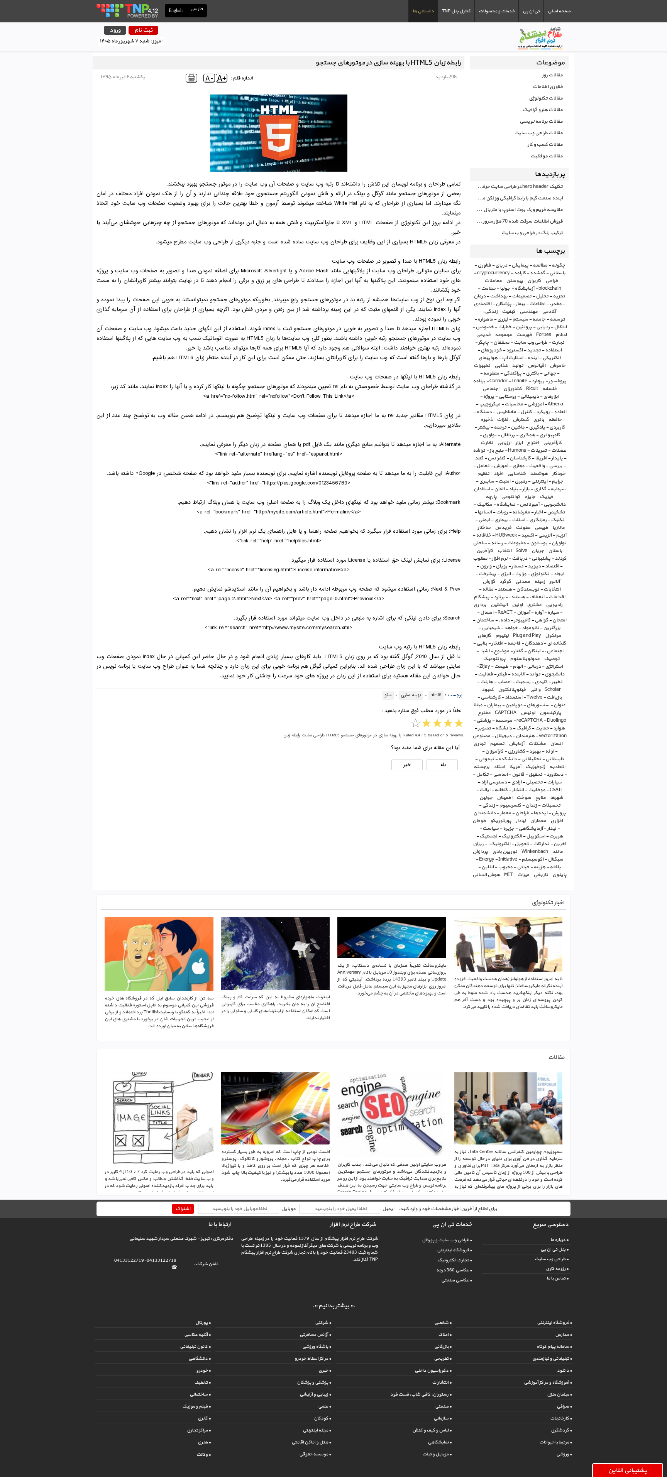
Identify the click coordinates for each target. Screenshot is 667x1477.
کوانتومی (510, 497)
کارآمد (520, 273)
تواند (534, 674)
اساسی (500, 774)
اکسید (527, 535)
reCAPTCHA (529, 720)
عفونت (523, 528)
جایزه (530, 497)
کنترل (526, 412)
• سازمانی (442, 1418)
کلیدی (541, 682)
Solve (521, 551)
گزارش (488, 582)
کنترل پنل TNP (456, 11)
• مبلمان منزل (559, 1394)
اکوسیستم (532, 859)
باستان (555, 551)
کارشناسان (520, 458)
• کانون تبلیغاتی (195, 1346)
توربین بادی (504, 852)
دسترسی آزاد (494, 782)
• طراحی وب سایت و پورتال (447, 1240)
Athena (555, 404)
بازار (526, 489)
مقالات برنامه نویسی (541, 121)
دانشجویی (554, 504)
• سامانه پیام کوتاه (554, 1346)
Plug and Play (527, 636)
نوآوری (489, 435)
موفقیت (536, 790)
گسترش (521, 420)
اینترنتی (539, 481)
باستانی (557, 273)
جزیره (508, 828)
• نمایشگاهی (440, 1442)
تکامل (482, 774)
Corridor (498, 381)
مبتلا (477, 705)
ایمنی (484, 520)
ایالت (484, 790)
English (176, 10)
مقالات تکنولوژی (546, 98)
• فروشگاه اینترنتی (454, 1250)
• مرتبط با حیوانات (555, 1442)
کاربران (534, 281)
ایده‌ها (540, 813)
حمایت (542, 728)
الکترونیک (511, 836)
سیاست (490, 828)
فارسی (197, 9)
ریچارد (538, 381)
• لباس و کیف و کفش (432, 1430)
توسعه (557, 319)
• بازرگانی (443, 1346)
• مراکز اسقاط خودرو (313, 1358)
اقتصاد (552, 566)
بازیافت (554, 697)
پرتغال (508, 435)
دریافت (519, 558)
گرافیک (523, 728)
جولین (486, 798)
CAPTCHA (505, 713)
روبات (502, 512)
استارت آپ (512, 358)
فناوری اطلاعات (548, 87)
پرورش (559, 813)
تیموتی (486, 759)
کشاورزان (512, 389)
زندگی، (490, 312)
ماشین (518, 427)
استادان (482, 489)
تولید (517, 366)
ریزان (478, 844)
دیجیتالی (529, 396)
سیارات (554, 782)
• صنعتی (443, 1406)
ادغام (561, 335)
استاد (499, 767)
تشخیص (556, 512)
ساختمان (485, 620)
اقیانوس (536, 366)
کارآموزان (494, 751)
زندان (531, 805)
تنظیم (483, 474)
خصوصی (485, 327)
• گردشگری (561, 1430)
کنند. (478, 458)
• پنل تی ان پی (554, 1249)
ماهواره (485, 319)
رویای (501, 566)
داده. (504, 620)
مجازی (518, 466)
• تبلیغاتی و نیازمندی (552, 1358)
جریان (538, 551)
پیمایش (519, 265)
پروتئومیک (494, 659)
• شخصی (443, 1322)
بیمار (520, 304)
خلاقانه (483, 535)
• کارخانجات (561, 1418)
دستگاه (484, 412)
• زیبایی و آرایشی (315, 1394)
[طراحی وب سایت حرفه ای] (126, 10)
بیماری (501, 520)
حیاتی (523, 867)
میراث (523, 875)
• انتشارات (442, 1382)
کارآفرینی (552, 443)
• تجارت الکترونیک (454, 1260)
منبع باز (496, 450)
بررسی (555, 466)
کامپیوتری (549, 435)
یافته (555, 867)
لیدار (551, 828)
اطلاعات (537, 304)
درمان (480, 296)
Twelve (534, 697)
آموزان (523, 612)
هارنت (486, 682)
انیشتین (499, 605)
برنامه (479, 381)
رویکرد (543, 412)
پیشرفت (487, 574)
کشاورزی (516, 751)
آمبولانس (529, 504)
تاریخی (540, 875)
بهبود (535, 751)
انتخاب (504, 551)
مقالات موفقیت (546, 156)
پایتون (559, 875)
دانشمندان (484, 813)
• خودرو (203, 1370)
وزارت (520, 574)
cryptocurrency (493, 273)
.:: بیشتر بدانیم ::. (333, 1305)
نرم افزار (500, 558)
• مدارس (563, 1334)
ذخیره (487, 420)
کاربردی (557, 427)
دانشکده (507, 759)
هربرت (556, 836)
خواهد (511, 628)
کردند (560, 558)
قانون (518, 774)
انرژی (505, 574)
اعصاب (504, 682)
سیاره (553, 612)
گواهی (541, 620)
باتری (538, 420)
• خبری (324, 1370)
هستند (505, 589)
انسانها (484, 512)
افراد (498, 474)
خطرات (504, 327)
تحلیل (542, 296)
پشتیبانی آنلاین (627, 1470)
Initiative (507, 859)
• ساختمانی (200, 1394)
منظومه (491, 373)
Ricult (532, 389)
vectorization (553, 736)
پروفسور (557, 381)
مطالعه (540, 265)
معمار (505, 813)
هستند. (517, 597)
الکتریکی (551, 358)
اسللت (518, 520)
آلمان (499, 489)
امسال (486, 612)
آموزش (501, 466)
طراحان (522, 813)
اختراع (533, 443)
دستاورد (555, 774)
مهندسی (529, 312)
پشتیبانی (541, 558)
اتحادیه (557, 767)
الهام (518, 666)
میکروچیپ (489, 404)
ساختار (484, 528)
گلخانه (501, 790)
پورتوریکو (500, 821)
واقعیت (537, 466)
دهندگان (534, 643)
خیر (407, 765)
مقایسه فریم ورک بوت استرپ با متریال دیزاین (516, 210)
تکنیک (557, 520)
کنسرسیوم (510, 805)
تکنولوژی (539, 574)
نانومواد (530, 628)
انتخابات (551, 589)
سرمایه (557, 489)
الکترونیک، (499, 844)
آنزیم (561, 535)
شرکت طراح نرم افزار (353, 1224)
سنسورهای (537, 705)
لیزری (502, 319)
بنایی (481, 643)
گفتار (518, 651)
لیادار (521, 821)
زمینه (539, 582)
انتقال (560, 327)
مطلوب (480, 558)
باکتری (532, 373)
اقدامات (556, 597)
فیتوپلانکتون (512, 690)
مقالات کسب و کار (545, 145)
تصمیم (497, 744)
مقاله (487, 589)
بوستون (538, 543)
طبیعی (541, 528)
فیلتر (502, 674)
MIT (508, 875)
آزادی (516, 782)
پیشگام (481, 597)
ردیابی (543, 327)
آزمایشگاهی (530, 828)
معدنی (522, 582)
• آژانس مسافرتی (315, 1334)
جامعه (538, 319)
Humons (517, 450)
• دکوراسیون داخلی (433, 1370)
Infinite (519, 381)
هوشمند (539, 474)
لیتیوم (502, 636)
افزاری (556, 821)
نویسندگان (527, 589)
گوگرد (505, 582)
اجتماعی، (554, 651)
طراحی (551, 281)
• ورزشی (564, 1454)
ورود (115, 30)
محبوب (505, 867)
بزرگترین (551, 628)
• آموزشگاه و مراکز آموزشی (548, 1382)
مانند (557, 852)
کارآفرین (484, 551)
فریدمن (503, 528)
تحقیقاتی (531, 759)
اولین (517, 605)
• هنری (204, 1442)
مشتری (534, 605)
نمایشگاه (505, 504)
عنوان (559, 705)
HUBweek (506, 535)
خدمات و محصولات (497, 11)
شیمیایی (491, 628)
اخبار (538, 512)
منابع (540, 798)
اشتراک (183, 1209)
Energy (486, 859)
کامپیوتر (522, 620)
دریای (501, 265)
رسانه (497, 543)
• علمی (324, 1406)
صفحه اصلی (559, 11)
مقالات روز (552, 75)
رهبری (521, 481)
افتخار (497, 643)
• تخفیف (202, 1382)
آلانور (554, 582)
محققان (501, 342)
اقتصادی (482, 304)
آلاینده (518, 674)
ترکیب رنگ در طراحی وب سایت (532, 233)
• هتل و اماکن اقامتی (311, 1442)
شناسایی (516, 474)
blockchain (549, 288)
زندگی (488, 805)
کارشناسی (491, 697)
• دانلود (564, 1370)
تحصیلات (550, 805)
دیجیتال (502, 736)
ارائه (549, 751)
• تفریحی (443, 1358)
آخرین (560, 844)
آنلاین (487, 867)
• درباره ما (559, 1239)
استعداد (513, 697)
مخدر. (555, 304)
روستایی (507, 396)
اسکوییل (535, 836)
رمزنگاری (538, 520)
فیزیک (546, 497)
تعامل (482, 466)
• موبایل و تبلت (437, 1454)
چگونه (558, 265)
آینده (532, 358)
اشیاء (484, 651)
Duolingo (556, 720)
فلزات (502, 420)
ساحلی (480, 543)
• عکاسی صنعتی (456, 1280)
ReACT (505, 612)
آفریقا (541, 458)
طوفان (479, 821)
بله (442, 765)
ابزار (519, 443)
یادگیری (537, 427)
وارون (485, 566)
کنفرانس (496, 458)
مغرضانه (521, 512)
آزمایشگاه (524, 288)
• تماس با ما (558, 1278)
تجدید (534, 350)
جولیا (505, 288)
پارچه (491, 497)
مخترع (484, 713)
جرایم (557, 481)
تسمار (517, 566)
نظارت (487, 443)
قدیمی (483, 335)
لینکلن (533, 651)
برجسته (481, 767)
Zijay (484, 666)
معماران (538, 821)
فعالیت (485, 674)
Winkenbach (534, 852)
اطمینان (504, 798)
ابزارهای (551, 396)
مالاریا (558, 528)
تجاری (479, 744)
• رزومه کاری (557, 1268)
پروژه (488, 396)
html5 (436, 695)
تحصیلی (534, 782)
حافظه (555, 420)
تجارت (558, 342)
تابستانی (554, 759)
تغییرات (482, 366)
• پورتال (203, 1322)
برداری (479, 605)
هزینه (539, 867)
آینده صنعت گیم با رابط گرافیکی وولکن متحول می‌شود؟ (516, 198)
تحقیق (535, 774)
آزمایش (516, 744)
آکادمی (549, 312)
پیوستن (514, 281)
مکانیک (484, 504)
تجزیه (559, 296)
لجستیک (488, 836)
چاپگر (483, 342)
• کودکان (322, 1418)
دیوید (534, 566)
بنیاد (513, 489)
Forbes (543, 335)
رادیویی (554, 605)
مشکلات (537, 744)
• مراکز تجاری (199, 1430)
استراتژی (554, 666)
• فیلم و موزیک (196, 1406)
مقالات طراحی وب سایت (538, 133)
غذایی (501, 366)
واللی (535, 690)
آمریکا (515, 767)
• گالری (204, 1418)
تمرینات (538, 450)
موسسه (503, 720)
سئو (388, 695)
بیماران (494, 705)
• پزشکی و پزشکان (314, 1382)
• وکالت (203, 1454)
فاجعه (513, 643)
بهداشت (499, 296)
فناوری (484, 265)
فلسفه (549, 389)
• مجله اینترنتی (317, 1430)
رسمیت (522, 682)
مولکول (553, 636)
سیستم (520, 319)
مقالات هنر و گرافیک (543, 110)
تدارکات (541, 844)
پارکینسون (550, 713)
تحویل (522, 844)
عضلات (558, 450)
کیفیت (508, 312)
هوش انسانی (486, 875)
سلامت (488, 288)
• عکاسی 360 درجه (454, 1270)
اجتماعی (490, 389)
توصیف (552, 659)
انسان (556, 744)
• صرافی (564, 1406)
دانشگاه (503, 728)
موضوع (501, 651)
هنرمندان (525, 736)
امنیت (504, 481)
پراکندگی (512, 373)
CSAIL (556, 790)
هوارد (559, 728)
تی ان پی (531, 11)
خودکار (558, 474)
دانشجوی (554, 674)
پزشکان (503, 304)
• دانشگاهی (199, 1358)
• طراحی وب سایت (552, 1259)
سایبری (486, 481)
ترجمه (500, 427)
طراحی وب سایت (530, 342)
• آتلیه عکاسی (197, 1334)
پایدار (557, 458)
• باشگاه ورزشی (316, 1346)
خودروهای (491, 350)
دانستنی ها (423, 11)
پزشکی (483, 720)
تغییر (557, 682)
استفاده (553, 350)
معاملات (493, 281)
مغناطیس (506, 412)
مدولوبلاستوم (525, 659)
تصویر (484, 728)
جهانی (549, 373)
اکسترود (514, 350)
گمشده (537, 273)
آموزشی (535, 404)
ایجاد (559, 574)
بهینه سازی (411, 695)
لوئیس (528, 713)
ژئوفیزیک (535, 767)
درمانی (534, 666)
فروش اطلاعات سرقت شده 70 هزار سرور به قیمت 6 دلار (516, 221)
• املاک (445, 1334)
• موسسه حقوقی (315, 1454)
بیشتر (483, 427)
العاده (560, 412)
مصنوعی (481, 736)
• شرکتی (323, 1322)
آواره (538, 612)
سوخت (523, 798)
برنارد (499, 597)
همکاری (527, 435)
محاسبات (513, 404)
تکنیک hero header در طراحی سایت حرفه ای (518, 187)
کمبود (488, 690)
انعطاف (536, 597)
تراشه (479, 450)
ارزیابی (504, 443)
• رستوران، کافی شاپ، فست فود (421, 1394)
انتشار (518, 790)
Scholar (553, 690)
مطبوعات (516, 543)
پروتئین (524, 327)
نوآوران (559, 543)
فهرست (524, 335)
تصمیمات (522, 296)
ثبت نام (143, 30)
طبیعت (501, 666)
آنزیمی (545, 535)
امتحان (559, 620)
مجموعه (503, 335)
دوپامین (513, 705)
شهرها (556, 798)
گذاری (540, 489)
